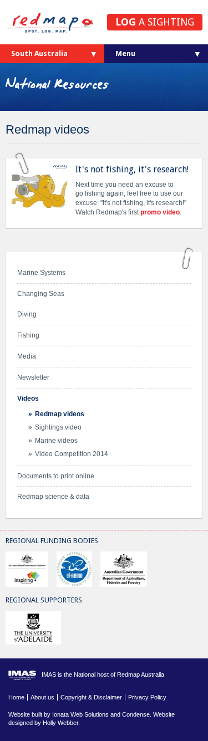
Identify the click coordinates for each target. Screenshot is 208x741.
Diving (27, 314)
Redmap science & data (53, 496)
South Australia (39, 53)
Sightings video (58, 427)
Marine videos (56, 440)
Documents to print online (55, 476)
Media (26, 356)
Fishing (28, 335)
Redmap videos (59, 414)
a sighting (154, 22)
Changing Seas (40, 294)
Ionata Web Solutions (80, 714)
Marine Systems (41, 273)
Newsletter (33, 377)
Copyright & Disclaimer (91, 697)
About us (42, 697)
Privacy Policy (147, 697)
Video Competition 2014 (71, 454)
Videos (28, 398)
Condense (136, 714)
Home (16, 697)
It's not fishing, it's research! (132, 169)
